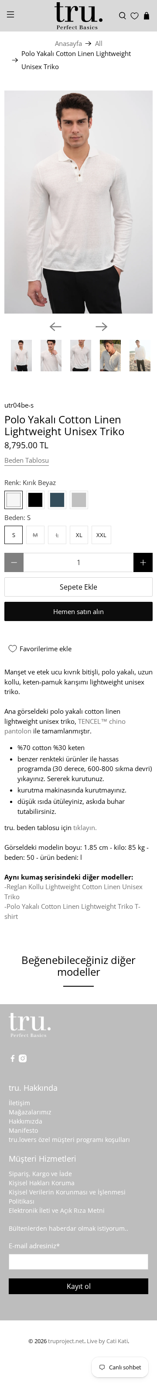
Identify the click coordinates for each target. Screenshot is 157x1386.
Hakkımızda (25, 1121)
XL (79, 535)
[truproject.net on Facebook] (13, 1060)
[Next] (101, 326)
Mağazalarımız (30, 1112)
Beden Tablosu (26, 460)
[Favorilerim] (134, 16)
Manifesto (23, 1130)
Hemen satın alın (78, 611)
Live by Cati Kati (107, 1341)
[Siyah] (35, 500)
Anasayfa (68, 43)
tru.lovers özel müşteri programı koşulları (69, 1139)
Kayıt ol (79, 1286)
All (98, 43)
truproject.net (66, 1341)
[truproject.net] (78, 15)
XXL (101, 535)
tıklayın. (85, 827)
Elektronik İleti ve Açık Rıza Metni (57, 1210)
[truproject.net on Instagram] (23, 1060)
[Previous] (55, 326)
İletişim (19, 1103)
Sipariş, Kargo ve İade (40, 1174)
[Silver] (79, 500)
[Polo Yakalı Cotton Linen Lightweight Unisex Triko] (78, 202)
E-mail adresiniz (34, 1245)
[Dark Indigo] (57, 500)
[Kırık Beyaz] (13, 500)
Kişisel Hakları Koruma (42, 1183)
